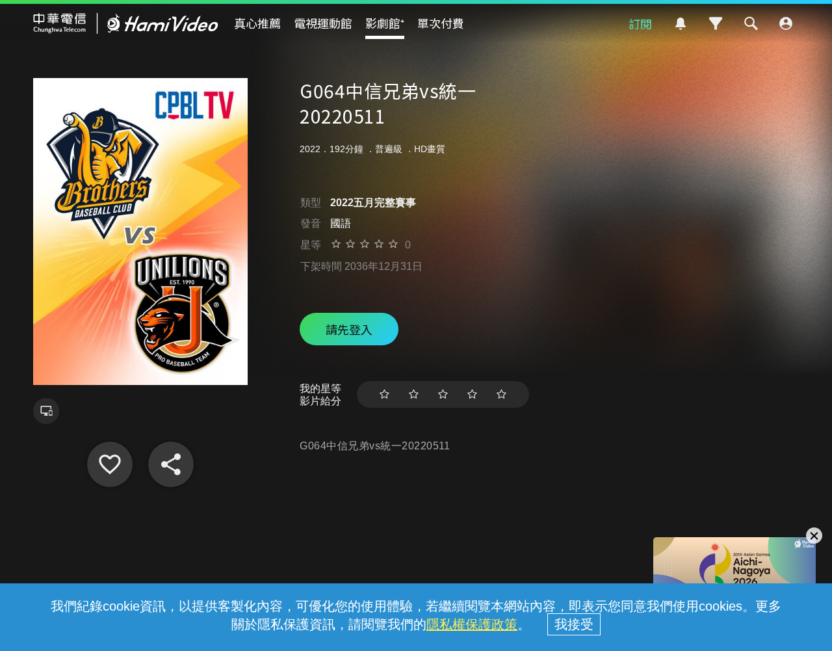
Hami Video (125, 23)
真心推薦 (257, 22)
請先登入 (349, 329)
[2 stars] (413, 394)
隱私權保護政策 (471, 624)
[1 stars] (384, 394)
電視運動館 (323, 22)
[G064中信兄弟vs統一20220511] (110, 464)
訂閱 (640, 23)
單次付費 (440, 22)
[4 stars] (472, 394)
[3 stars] (443, 394)
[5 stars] (501, 394)
